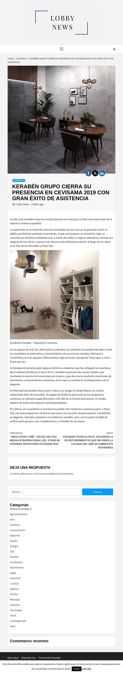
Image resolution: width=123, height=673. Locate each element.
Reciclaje (15, 599)
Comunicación (17, 530)
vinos (12, 626)
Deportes (15, 535)
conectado (38, 473)
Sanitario (15, 605)
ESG (12, 551)
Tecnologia (16, 610)
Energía (14, 546)
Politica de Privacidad (49, 657)
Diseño (13, 541)
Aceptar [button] (77, 669)
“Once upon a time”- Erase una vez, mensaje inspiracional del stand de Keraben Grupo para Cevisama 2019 (35, 438)
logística (14, 588)
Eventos (14, 556)
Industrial (15, 578)
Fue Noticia (16, 562)
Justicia (14, 583)
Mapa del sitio (28, 657)
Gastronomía (17, 567)
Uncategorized (18, 621)
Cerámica (19, 180)
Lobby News (23, 204)
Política (14, 594)
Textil (13, 615)
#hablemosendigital (21, 509)
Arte (12, 519)
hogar (13, 573)
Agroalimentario (18, 514)
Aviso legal (13, 657)
